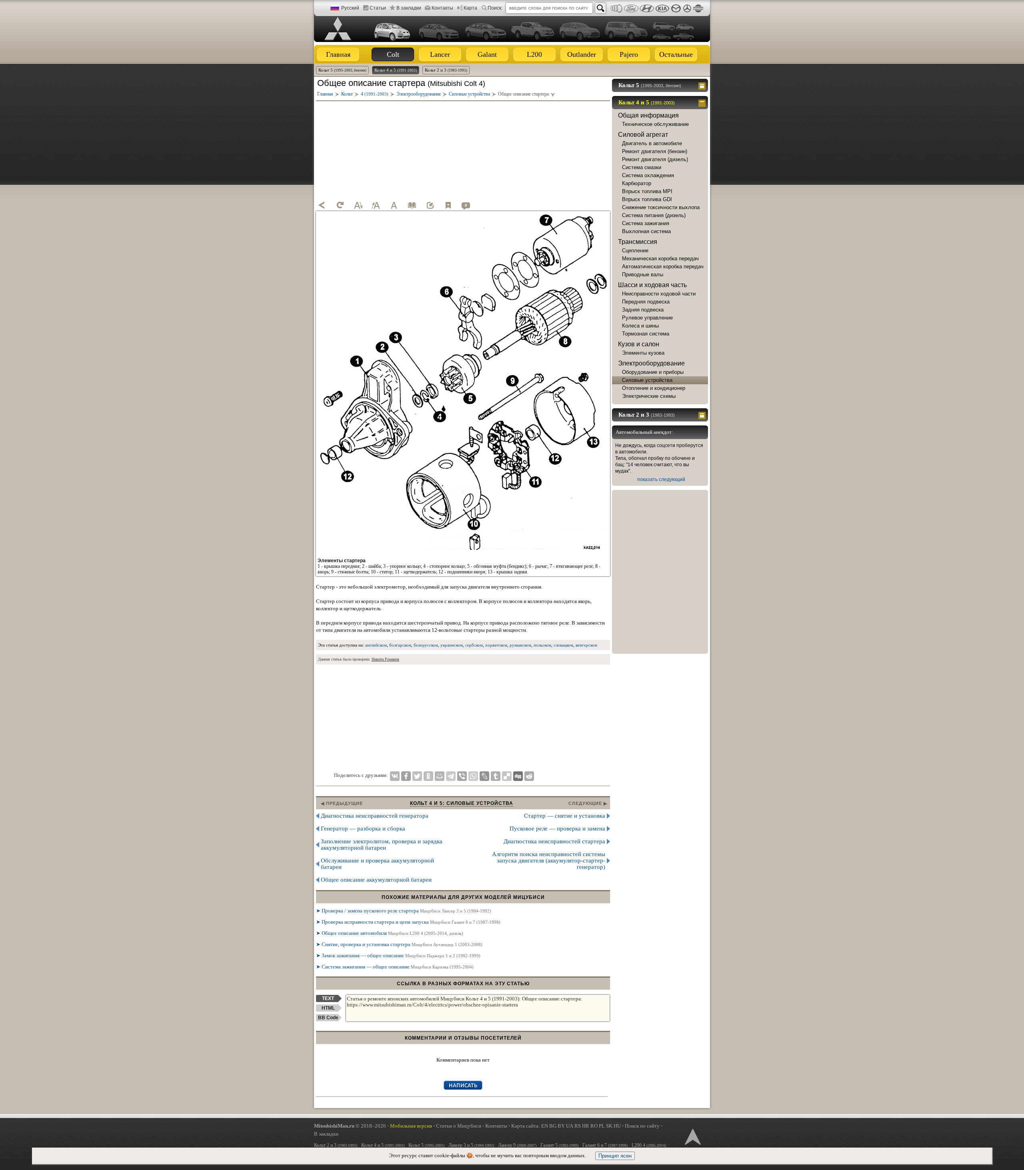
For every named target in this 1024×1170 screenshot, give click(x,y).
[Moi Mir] (439, 776)
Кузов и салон (638, 344)
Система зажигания (645, 223)
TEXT (328, 998)
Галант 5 (559, 1145)
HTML (328, 1008)
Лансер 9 (517, 1145)
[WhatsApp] (473, 776)
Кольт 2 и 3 (446, 70)
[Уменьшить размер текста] (358, 205)
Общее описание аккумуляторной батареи (376, 880)
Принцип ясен (615, 1156)
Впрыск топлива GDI (647, 199)
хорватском (496, 645)
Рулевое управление (647, 318)
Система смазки (641, 167)
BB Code (328, 1017)
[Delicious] (507, 776)
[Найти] (600, 8)
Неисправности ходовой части (659, 294)
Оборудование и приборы (653, 372)
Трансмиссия (637, 241)
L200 (534, 54)
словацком (563, 645)
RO (594, 1126)
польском (542, 645)
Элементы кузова (643, 353)
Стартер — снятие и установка (564, 816)
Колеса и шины (640, 326)
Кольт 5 (342, 70)
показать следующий (661, 479)
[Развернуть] (703, 85)
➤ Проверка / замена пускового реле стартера (403, 911)
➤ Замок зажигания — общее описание (398, 955)
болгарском (400, 645)
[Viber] (462, 776)
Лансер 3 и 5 (471, 1145)
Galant (487, 54)
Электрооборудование (651, 363)
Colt (393, 54)
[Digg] (518, 776)
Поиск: (495, 8)
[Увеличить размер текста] (376, 205)
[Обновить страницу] (340, 205)
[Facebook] (406, 776)
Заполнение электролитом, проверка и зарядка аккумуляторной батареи (381, 844)
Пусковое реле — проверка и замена (557, 828)
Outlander (581, 54)
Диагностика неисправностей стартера (554, 841)
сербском (474, 645)
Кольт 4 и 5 (395, 70)
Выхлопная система (646, 231)
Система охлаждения (648, 175)
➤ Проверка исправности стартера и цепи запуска (408, 922)
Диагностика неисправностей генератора (374, 816)
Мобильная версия (411, 1126)
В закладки (408, 8)
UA (569, 1126)
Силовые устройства (647, 380)
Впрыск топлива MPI (647, 191)
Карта (470, 8)
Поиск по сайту (642, 1126)
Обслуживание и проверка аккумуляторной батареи (377, 863)
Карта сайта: (525, 1126)
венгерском (586, 645)
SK (609, 1126)
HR (585, 1126)
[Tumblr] (495, 776)
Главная (338, 54)
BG (552, 1126)
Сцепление (635, 251)
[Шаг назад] (322, 205)
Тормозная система (645, 334)
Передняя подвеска (646, 302)
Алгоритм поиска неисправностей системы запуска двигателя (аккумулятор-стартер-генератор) (548, 860)
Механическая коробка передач (660, 259)
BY (561, 1126)
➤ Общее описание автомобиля (389, 933)
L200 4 (649, 1145)
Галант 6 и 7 (605, 1145)
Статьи (378, 8)
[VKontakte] (395, 776)
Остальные (676, 54)
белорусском (426, 645)
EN (544, 1126)
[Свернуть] (703, 102)
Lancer (440, 54)
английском (376, 645)
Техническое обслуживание (655, 124)
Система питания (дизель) (654, 215)
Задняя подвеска (643, 310)
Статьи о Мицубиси (458, 1126)
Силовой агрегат (643, 134)
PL (602, 1126)
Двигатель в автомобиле (652, 143)
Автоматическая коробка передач (663, 267)
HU (617, 1126)
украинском (451, 645)
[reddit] (529, 776)
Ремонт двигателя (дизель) (655, 159)
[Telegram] (451, 776)
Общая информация (648, 115)
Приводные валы (642, 275)
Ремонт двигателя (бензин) (654, 151)
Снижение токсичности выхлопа (661, 207)
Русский (350, 8)
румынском (520, 645)
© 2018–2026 (350, 1126)
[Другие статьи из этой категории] (412, 205)
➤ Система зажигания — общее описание (395, 967)
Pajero (629, 54)
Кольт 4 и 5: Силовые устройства (461, 803)
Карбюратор (636, 183)
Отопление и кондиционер (653, 388)
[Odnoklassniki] (428, 776)
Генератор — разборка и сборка (363, 828)
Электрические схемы (649, 396)
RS (577, 1126)
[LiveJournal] (484, 776)
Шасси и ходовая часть (652, 285)
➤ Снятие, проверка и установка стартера (399, 944)
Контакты (442, 8)
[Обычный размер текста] (394, 205)
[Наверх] (692, 1136)
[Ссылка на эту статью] (430, 205)
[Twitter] (417, 776)
